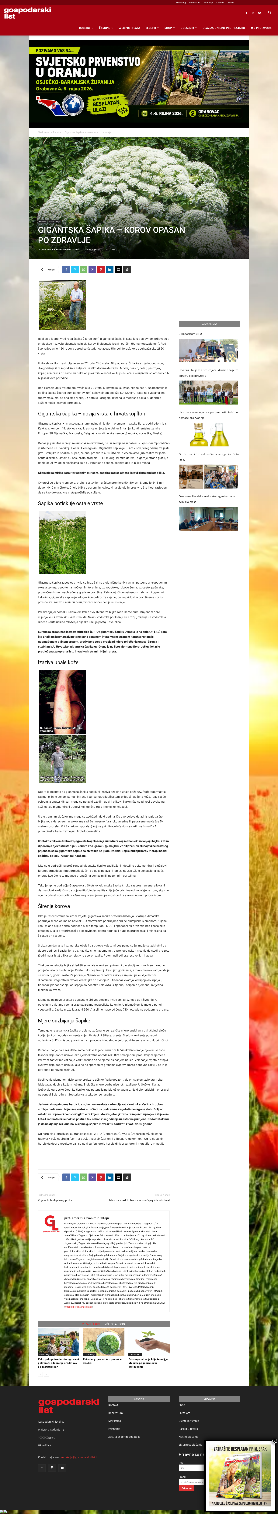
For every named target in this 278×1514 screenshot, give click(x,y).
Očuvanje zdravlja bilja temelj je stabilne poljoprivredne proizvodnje (148, 1363)
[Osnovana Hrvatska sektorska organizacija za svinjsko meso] (208, 519)
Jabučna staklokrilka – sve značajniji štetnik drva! (139, 1200)
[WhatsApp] (83, 269)
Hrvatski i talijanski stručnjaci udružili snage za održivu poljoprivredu (208, 373)
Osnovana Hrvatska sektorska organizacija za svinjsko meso (207, 499)
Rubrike (84, 28)
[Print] (127, 269)
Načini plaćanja (188, 1436)
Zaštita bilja (54, 221)
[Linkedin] (109, 269)
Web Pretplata (129, 28)
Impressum (194, 2)
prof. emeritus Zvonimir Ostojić (63, 249)
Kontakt (220, 2)
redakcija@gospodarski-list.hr (80, 1457)
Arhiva (231, 2)
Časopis (104, 28)
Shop (168, 28)
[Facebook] (246, 12)
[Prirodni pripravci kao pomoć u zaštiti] (103, 1342)
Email (182, 1477)
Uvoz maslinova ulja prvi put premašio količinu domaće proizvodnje (208, 415)
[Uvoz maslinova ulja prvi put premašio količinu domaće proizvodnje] (208, 435)
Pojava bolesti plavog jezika (55, 1200)
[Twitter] (75, 269)
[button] (269, 13)
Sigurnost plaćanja (190, 1444)
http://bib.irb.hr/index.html (78, 1306)
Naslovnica (44, 132)
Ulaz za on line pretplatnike (224, 28)
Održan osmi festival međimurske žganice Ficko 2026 (209, 457)
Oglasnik (187, 28)
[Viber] (92, 269)
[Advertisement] (104, 1156)
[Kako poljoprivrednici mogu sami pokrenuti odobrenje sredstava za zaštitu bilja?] (58, 1342)
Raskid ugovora (188, 1429)
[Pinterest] (101, 269)
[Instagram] (253, 12)
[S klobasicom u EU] (208, 351)
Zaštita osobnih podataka (124, 1436)
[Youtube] (259, 12)
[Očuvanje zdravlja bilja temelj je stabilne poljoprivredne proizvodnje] (149, 1342)
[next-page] (46, 1374)
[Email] (118, 269)
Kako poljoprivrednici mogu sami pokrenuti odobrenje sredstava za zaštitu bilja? (58, 1363)
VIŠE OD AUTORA (115, 1324)
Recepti (150, 28)
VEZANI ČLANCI (91, 1324)
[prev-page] (40, 1374)
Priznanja (208, 2)
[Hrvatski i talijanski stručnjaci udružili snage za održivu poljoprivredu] (208, 393)
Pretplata (184, 1413)
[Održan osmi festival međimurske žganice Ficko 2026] (208, 477)
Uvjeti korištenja (189, 1421)
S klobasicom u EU (190, 334)
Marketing (181, 2)
